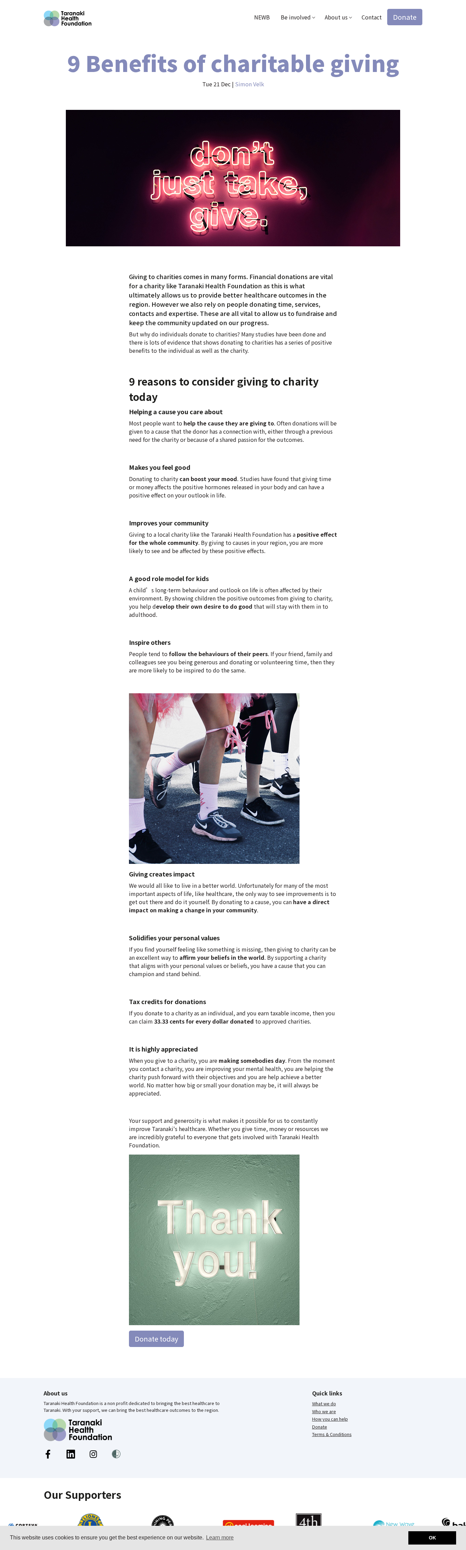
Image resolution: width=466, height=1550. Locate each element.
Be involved (296, 17)
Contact (372, 17)
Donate (405, 17)
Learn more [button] (220, 1537)
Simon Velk (249, 84)
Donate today (156, 1339)
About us (336, 17)
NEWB (262, 17)
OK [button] (432, 1537)
